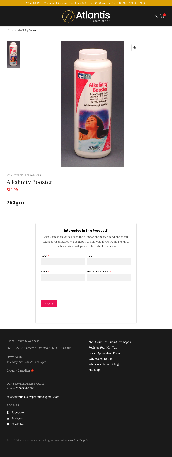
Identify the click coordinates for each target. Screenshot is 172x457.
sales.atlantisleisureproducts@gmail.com (33, 397)
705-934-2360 (25, 388)
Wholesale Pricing (100, 358)
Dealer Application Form (104, 353)
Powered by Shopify (76, 440)
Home (10, 30)
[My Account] (156, 16)
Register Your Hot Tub (103, 347)
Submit (49, 303)
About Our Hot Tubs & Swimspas (110, 342)
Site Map (94, 370)
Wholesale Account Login (105, 364)
